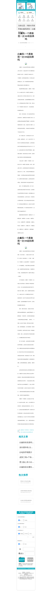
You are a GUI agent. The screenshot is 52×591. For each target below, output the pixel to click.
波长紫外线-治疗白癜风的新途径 (26, 447)
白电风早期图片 (25, 452)
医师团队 (23, 568)
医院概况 (20, 568)
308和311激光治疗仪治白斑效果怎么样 (26, 432)
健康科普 (34, 568)
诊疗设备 (27, 568)
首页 (18, 568)
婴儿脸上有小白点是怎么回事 (26, 462)
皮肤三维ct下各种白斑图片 (26, 457)
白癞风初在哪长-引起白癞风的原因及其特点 (26, 467)
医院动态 (30, 568)
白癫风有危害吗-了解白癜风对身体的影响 (26, 442)
